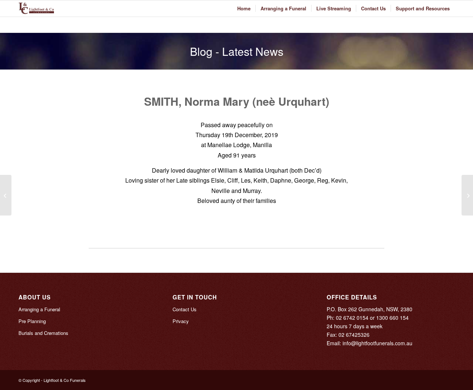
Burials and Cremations (43, 332)
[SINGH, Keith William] (5, 195)
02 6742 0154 (352, 317)
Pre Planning (32, 321)
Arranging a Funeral (39, 309)
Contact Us (185, 309)
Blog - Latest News (236, 51)
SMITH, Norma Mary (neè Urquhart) (236, 101)
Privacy (181, 321)
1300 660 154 (392, 317)
